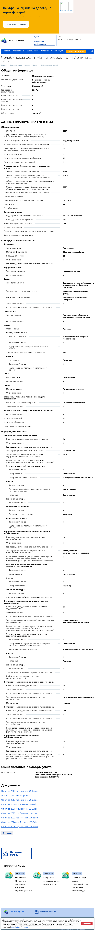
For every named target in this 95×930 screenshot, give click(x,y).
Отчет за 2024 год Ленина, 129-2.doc (19, 822)
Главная (4, 65)
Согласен (87, 924)
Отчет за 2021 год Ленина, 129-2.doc (19, 809)
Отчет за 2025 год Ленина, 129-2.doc (19, 826)
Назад (9, 833)
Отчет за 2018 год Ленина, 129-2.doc (19, 791)
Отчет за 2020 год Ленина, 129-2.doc (19, 804)
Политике (15, 927)
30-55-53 (62, 37)
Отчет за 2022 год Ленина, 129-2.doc (19, 813)
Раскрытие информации (40, 42)
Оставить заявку (48, 912)
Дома (36, 37)
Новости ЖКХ (13, 866)
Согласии (24, 927)
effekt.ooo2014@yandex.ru (69, 39)
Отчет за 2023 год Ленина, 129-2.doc (19, 818)
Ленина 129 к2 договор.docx (15, 795)
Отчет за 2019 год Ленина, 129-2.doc (19, 800)
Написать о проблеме (16, 24)
